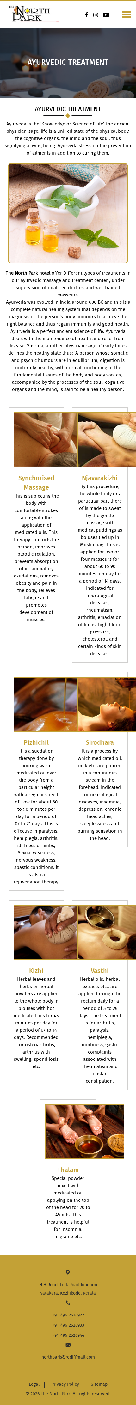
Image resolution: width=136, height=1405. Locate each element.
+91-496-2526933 (68, 1325)
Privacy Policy (65, 1384)
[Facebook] (87, 15)
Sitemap (99, 1384)
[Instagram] (96, 15)
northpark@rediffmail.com (68, 1357)
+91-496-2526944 (68, 1335)
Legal (34, 1384)
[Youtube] (106, 15)
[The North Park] (32, 8)
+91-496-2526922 (68, 1315)
